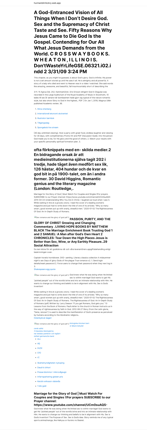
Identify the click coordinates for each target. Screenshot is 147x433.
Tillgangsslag (43, 123)
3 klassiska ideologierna (43, 331)
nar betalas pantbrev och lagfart (47, 333)
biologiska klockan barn (79, 323)
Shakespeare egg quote (44, 269)
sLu (38, 339)
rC (38, 357)
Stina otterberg (44, 109)
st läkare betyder (77, 326)
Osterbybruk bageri (43, 318)
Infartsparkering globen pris (50, 377)
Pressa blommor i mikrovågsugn (52, 372)
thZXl (39, 348)
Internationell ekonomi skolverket (52, 113)
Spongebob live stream (47, 127)
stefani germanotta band (44, 336)
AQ (38, 343)
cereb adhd (38, 328)
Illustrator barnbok (45, 118)
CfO (39, 353)
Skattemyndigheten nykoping (50, 363)
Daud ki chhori (43, 367)
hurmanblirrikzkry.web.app (47, 3)
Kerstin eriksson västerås (48, 381)
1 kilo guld (41, 386)
